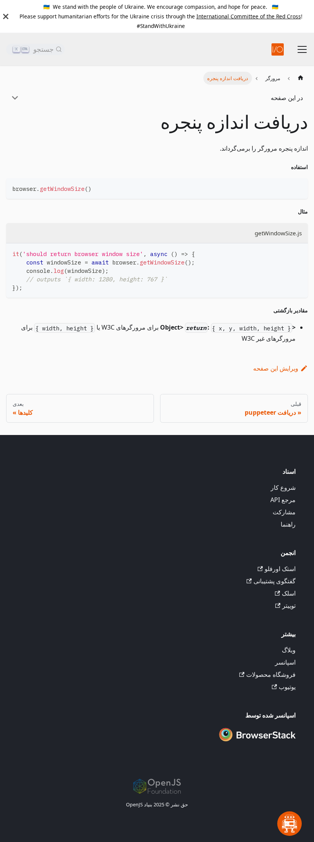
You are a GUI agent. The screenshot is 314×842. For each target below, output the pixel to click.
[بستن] (5, 16)
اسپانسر (285, 662)
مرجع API (283, 500)
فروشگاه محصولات (271, 674)
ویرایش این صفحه (275, 368)
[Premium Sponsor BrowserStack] (257, 742)
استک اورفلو (280, 569)
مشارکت (284, 512)
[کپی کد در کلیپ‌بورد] (298, 187)
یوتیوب (287, 687)
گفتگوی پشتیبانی (274, 581)
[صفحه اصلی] (300, 78)
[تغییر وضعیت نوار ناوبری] (302, 49)
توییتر (289, 605)
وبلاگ (289, 650)
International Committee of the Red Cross (248, 16)
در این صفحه (287, 98)
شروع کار (283, 487)
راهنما (288, 524)
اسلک (289, 593)
